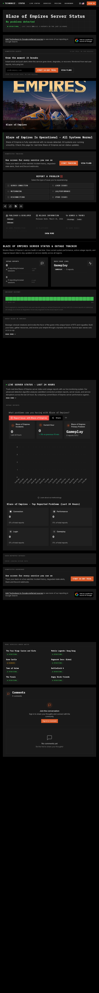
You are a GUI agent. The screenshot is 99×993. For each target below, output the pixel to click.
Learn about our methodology (50, 497)
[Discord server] (21, 206)
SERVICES (47, 3)
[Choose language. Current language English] (81, 3)
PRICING (57, 3)
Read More (9, 334)
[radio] (27, 185)
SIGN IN (91, 3)
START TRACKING (68, 163)
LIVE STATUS (34, 3)
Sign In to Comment (50, 721)
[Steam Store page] (16, 206)
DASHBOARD (69, 3)
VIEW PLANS (66, 70)
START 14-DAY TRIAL (46, 70)
